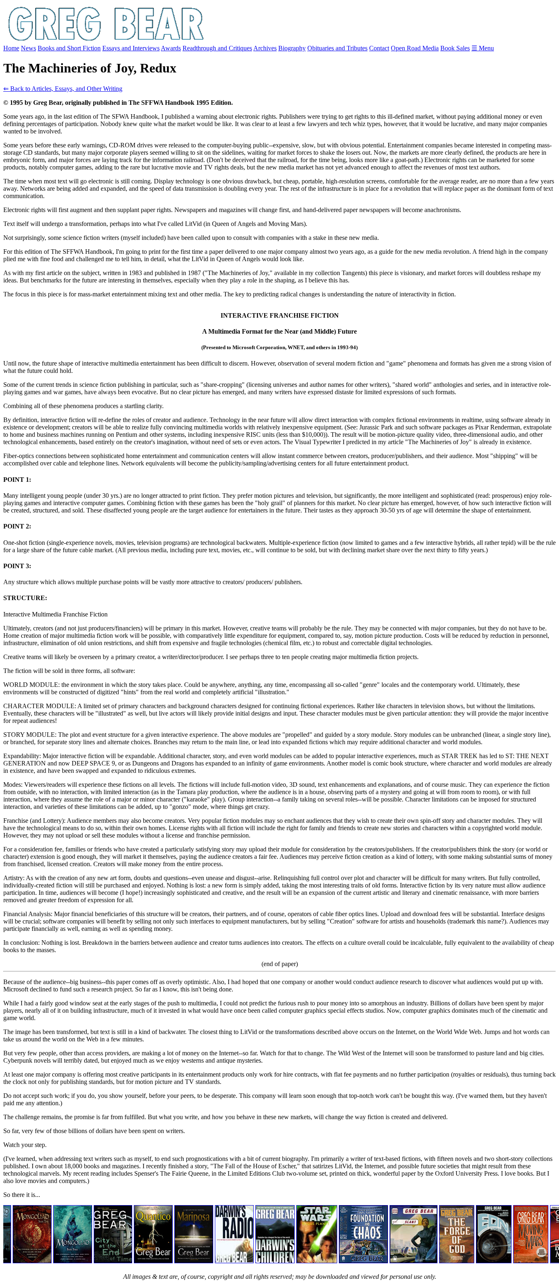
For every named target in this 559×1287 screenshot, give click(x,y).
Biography (292, 48)
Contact (379, 48)
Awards (171, 48)
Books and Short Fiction (69, 48)
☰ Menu (482, 48)
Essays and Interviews (131, 48)
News (28, 48)
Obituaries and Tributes (337, 48)
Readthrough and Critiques (217, 48)
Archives (265, 48)
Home (11, 48)
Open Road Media (415, 48)
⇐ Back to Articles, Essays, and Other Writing (62, 88)
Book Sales (455, 48)
